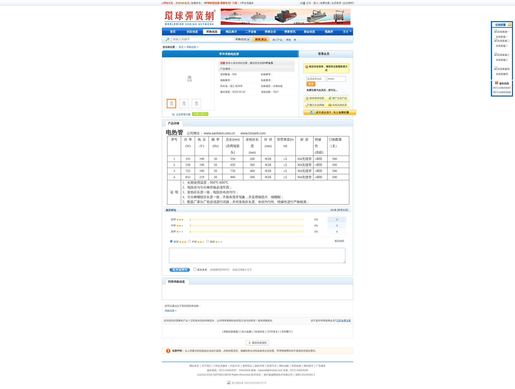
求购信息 (191, 47)
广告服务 (321, 365)
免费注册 (325, 3)
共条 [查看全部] (339, 210)
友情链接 (296, 365)
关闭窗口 (286, 331)
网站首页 (194, 365)
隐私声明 (259, 365)
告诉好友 (260, 331)
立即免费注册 (343, 320)
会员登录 (336, 3)
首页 (173, 31)
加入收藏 (246, 331)
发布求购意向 (265, 320)
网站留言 (308, 365)
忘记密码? (348, 3)
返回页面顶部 (259, 342)
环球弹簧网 (190, 16)
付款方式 (235, 365)
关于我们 (206, 365)
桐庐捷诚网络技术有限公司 (278, 374)
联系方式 (272, 365)
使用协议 (247, 365)
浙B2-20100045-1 (305, 374)
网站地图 (284, 365)
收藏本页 (196, 3)
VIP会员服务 (247, 3)
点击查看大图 (183, 114)
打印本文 (273, 331)
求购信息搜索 (231, 331)
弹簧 (288, 39)
